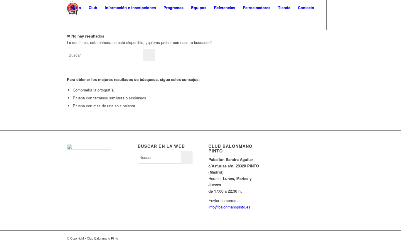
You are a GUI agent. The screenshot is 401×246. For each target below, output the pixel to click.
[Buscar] (72, 22)
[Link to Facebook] (77, 36)
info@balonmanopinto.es (229, 207)
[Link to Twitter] (68, 36)
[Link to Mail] (95, 36)
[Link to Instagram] (86, 36)
